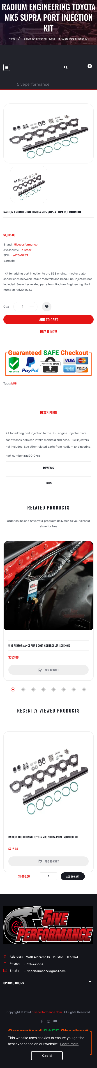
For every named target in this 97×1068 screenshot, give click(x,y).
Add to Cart (48, 319)
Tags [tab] (49, 482)
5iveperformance (32, 84)
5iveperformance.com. (47, 1012)
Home (12, 38)
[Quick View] (9, 564)
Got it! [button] (47, 1055)
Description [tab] (48, 412)
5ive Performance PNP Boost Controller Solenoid (39, 645)
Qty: (6, 306)
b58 (14, 383)
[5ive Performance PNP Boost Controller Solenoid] (48, 585)
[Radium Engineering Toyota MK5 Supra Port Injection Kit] (28, 184)
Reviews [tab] (48, 467)
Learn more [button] (69, 1044)
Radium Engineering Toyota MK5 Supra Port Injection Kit (43, 837)
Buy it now (48, 331)
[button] (8, 585)
